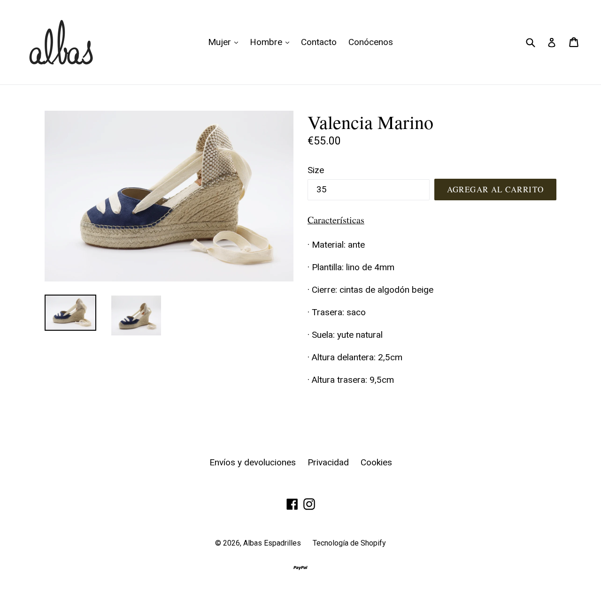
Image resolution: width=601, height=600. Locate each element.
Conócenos (370, 42)
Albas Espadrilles (272, 543)
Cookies (376, 462)
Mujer (225, 41)
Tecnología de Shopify (349, 543)
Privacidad (328, 462)
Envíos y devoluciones (252, 462)
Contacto (319, 42)
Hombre (272, 41)
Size (316, 170)
